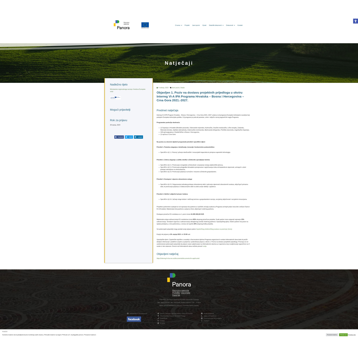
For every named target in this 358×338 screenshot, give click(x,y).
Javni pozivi (196, 25)
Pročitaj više (352, 335)
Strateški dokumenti (215, 25)
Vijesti (204, 25)
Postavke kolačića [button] (332, 334)
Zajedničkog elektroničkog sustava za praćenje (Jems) (214, 229)
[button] (355, 21)
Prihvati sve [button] (343, 334)
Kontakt (240, 25)
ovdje (205, 246)
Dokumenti (229, 25)
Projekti (187, 25)
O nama (177, 25)
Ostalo (182, 87)
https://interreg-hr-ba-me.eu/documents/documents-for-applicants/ (178, 258)
